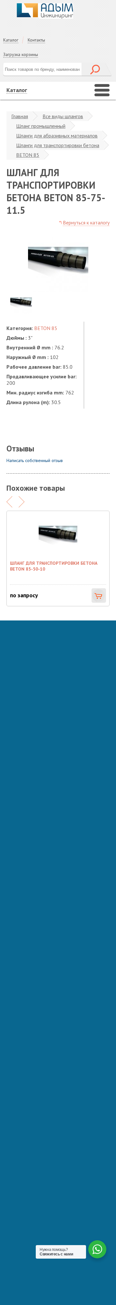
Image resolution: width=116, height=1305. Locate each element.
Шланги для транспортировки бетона (57, 145)
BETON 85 (27, 155)
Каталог (10, 40)
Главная (19, 116)
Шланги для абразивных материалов (57, 135)
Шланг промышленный (40, 126)
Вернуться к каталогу (86, 222)
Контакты (36, 40)
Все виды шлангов (63, 116)
